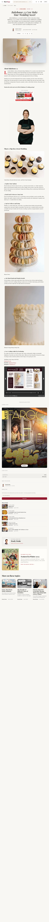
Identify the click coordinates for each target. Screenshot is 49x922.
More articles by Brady (17, 543)
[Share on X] (23, 33)
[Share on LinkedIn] (27, 33)
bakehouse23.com (7, 361)
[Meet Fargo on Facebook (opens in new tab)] (41, 2)
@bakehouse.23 (12, 364)
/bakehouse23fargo (12, 362)
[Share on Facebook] (25, 33)
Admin (45, 1)
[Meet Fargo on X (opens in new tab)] (39, 2)
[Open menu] (2, 2)
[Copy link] (29, 33)
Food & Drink (10, 5)
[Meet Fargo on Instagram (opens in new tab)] (36, 2)
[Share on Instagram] (32, 33)
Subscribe (24, 498)
